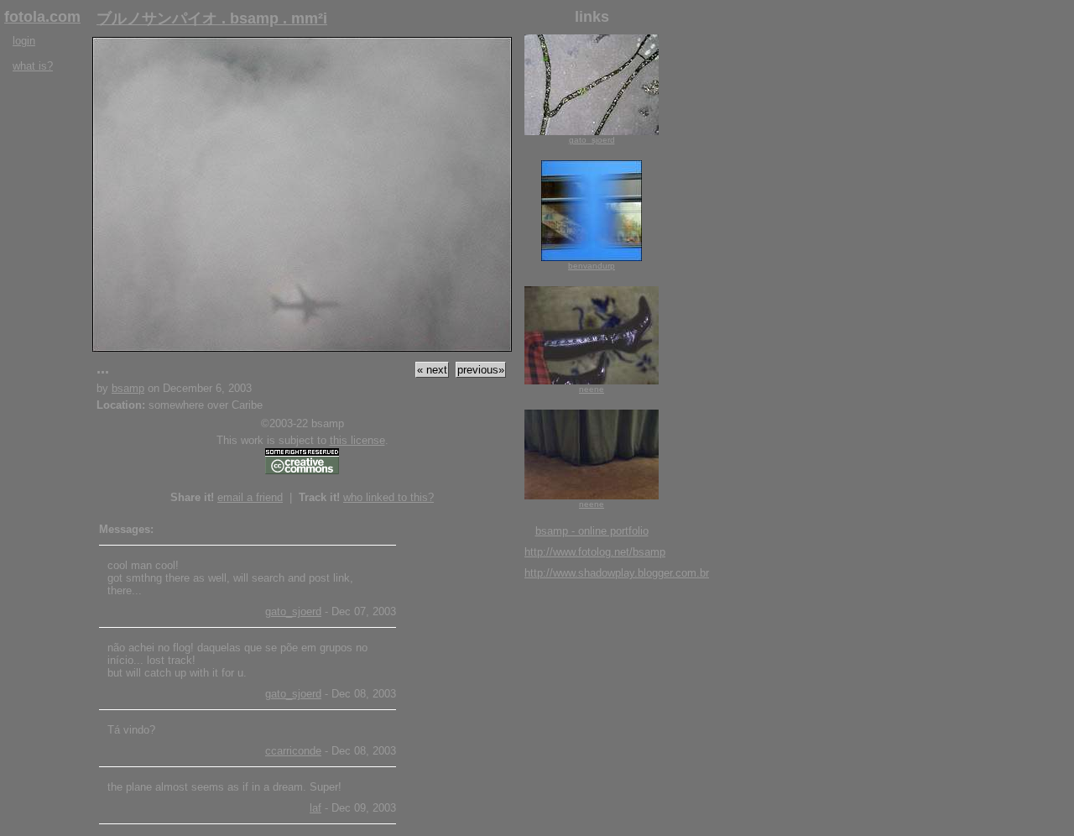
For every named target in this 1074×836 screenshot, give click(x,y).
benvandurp (591, 265)
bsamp (128, 388)
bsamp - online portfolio (592, 531)
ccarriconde (293, 751)
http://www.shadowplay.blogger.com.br (616, 573)
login (24, 40)
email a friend (250, 497)
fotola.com (42, 16)
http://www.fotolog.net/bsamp (594, 552)
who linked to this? (388, 497)
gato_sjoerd (293, 611)
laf (315, 808)
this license (357, 440)
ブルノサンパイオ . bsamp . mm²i (211, 18)
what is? (33, 66)
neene (591, 389)
